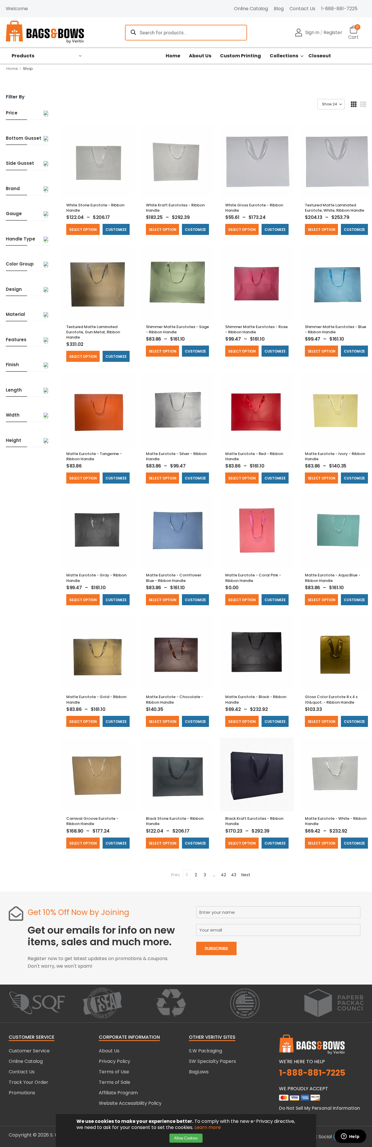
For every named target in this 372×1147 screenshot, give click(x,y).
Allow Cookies (186, 1138)
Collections (284, 56)
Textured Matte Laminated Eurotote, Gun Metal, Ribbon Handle (93, 332)
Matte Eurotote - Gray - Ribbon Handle (96, 577)
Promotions (22, 1092)
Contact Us (302, 8)
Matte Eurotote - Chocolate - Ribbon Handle (174, 699)
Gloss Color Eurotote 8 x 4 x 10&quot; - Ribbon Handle (331, 699)
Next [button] (245, 875)
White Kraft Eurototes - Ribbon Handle (175, 207)
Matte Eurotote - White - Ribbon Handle (335, 821)
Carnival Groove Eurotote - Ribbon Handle (92, 821)
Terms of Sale (114, 1082)
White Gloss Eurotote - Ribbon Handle (254, 207)
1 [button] (186, 875)
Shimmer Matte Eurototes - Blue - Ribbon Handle (335, 329)
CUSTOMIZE (116, 229)
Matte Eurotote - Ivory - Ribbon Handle (335, 456)
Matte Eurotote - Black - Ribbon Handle (255, 699)
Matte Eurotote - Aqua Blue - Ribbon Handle (332, 577)
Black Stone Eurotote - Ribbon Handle (174, 821)
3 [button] (205, 875)
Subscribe (216, 948)
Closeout (319, 56)
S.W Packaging (205, 1050)
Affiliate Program (118, 1092)
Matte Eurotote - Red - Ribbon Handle (254, 456)
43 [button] (233, 875)
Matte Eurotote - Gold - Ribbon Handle (96, 699)
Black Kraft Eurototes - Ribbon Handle (254, 821)
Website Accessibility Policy (130, 1103)
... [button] (214, 875)
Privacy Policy (114, 1061)
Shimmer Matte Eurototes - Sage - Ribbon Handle (177, 329)
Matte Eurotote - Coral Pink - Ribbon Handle (253, 577)
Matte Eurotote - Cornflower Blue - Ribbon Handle (173, 577)
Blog (279, 8)
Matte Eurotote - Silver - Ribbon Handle (176, 456)
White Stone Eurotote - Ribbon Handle (95, 207)
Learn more (207, 1127)
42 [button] (223, 875)
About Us (200, 56)
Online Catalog (251, 8)
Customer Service (29, 1050)
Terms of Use (114, 1071)
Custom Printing (240, 56)
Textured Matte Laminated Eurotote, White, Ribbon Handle (334, 207)
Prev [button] (175, 875)
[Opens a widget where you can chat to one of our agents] (350, 1137)
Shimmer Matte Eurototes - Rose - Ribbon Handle (256, 329)
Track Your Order (28, 1082)
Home (173, 56)
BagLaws (199, 1071)
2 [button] (196, 875)
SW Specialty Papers (212, 1061)
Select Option (83, 229)
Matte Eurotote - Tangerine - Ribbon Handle (94, 456)
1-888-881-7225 (339, 8)
